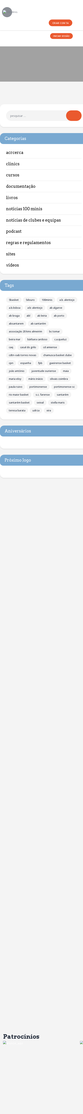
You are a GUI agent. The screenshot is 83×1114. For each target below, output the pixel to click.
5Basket (14, 300)
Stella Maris (58, 402)
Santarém (62, 394)
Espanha (25, 363)
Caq (11, 347)
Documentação (20, 186)
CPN (11, 363)
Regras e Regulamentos (28, 242)
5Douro (30, 300)
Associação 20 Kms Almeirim (25, 331)
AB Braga (14, 315)
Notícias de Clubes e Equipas (33, 220)
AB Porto (59, 315)
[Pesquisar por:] (44, 116)
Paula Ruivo (15, 386)
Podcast (14, 231)
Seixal (40, 402)
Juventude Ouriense (43, 371)
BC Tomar (54, 331)
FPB (40, 363)
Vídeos (12, 265)
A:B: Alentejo (35, 307)
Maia (66, 371)
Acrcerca (14, 152)
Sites (10, 254)
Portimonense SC (64, 386)
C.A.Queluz (60, 339)
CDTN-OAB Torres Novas (22, 355)
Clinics (13, 163)
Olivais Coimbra (59, 379)
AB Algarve (56, 307)
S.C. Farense (43, 394)
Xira (49, 410)
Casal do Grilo (28, 347)
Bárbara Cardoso (37, 339)
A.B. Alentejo (67, 300)
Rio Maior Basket (19, 394)
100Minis (47, 300)
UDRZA (35, 410)
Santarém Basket (19, 402)
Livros (12, 197)
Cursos (12, 175)
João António (16, 371)
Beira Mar (14, 339)
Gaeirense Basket (60, 363)
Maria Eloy (15, 379)
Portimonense (38, 386)
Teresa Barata (17, 410)
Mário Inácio (35, 379)
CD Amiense (50, 347)
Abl (28, 315)
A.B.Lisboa (14, 307)
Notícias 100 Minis (24, 208)
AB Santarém (38, 323)
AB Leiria (42, 315)
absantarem (16, 323)
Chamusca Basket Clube (57, 355)
